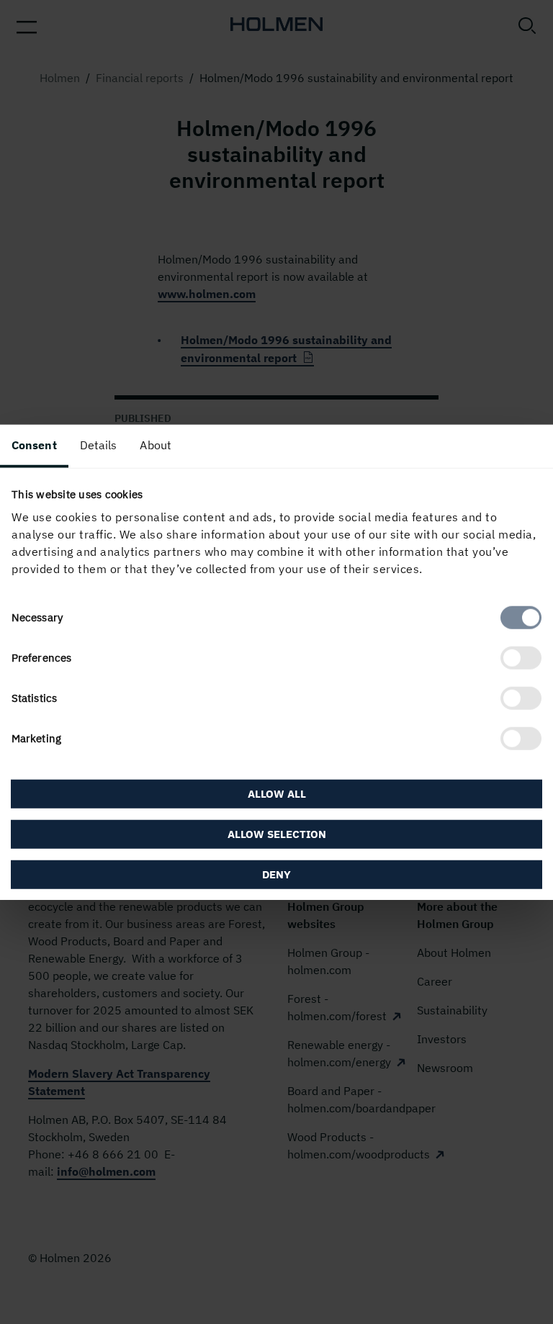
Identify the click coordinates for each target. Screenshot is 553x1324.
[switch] (520, 658)
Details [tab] (98, 444)
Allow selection (277, 834)
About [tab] (155, 444)
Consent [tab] (34, 444)
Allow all (277, 794)
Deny (276, 874)
